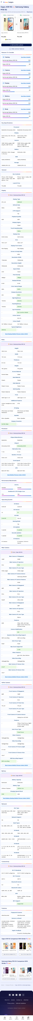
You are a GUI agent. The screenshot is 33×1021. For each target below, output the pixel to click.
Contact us (19, 1000)
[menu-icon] (2, 2)
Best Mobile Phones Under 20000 (16, 474)
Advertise (26, 1000)
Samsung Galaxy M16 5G (22, 32)
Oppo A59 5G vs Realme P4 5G (9, 954)
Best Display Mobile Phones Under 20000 (16, 334)
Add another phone (16, 45)
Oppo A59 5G (4, 32)
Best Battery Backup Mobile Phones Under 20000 (16, 798)
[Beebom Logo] (8, 2)
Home (2, 985)
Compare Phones (10, 985)
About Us (7, 1000)
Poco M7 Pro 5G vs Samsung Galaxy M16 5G (10, 978)
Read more (29, 12)
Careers (13, 1000)
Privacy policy (10, 1003)
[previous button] (3, 949)
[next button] (29, 949)
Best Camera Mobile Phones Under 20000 (16, 676)
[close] (15, 17)
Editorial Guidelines (21, 1003)
